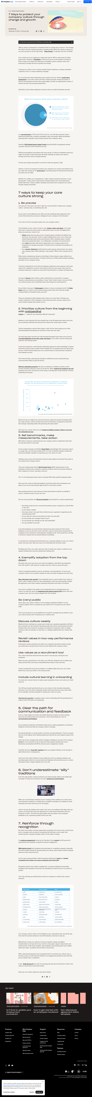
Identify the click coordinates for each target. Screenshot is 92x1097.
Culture (20, 314)
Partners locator (61, 1054)
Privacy (76, 1038)
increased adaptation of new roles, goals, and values (34, 338)
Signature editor (26, 1050)
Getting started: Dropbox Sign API (46, 1051)
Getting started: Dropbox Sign (46, 1046)
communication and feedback (27, 718)
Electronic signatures (27, 1034)
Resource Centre (61, 1038)
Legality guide (60, 1041)
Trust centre (60, 1044)
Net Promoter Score (45, 467)
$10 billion (37, 59)
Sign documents (26, 1037)
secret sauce (41, 170)
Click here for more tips (25, 698)
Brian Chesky (48, 51)
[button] (21, 1)
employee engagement (27, 840)
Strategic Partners (61, 1051)
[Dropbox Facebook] (9, 1065)
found (58, 858)
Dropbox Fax (8, 1038)
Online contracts (26, 1043)
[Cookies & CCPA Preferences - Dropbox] (23, 1087)
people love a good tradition (55, 778)
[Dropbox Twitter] (6, 1065)
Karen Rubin (45, 449)
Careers (76, 1032)
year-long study (26, 134)
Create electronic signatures (26, 1047)
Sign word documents (27, 1053)
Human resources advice (18, 11)
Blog (10, 11)
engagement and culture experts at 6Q (50, 591)
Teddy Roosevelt (28, 964)
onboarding (33, 311)
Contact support (44, 1038)
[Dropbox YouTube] (12, 1065)
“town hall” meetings (36, 750)
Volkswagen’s (39, 288)
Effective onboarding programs (28, 366)
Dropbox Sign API (9, 1035)
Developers (50, 1)
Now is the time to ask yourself (28, 579)
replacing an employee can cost (64, 368)
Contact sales (71, 1)
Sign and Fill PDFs (26, 1040)
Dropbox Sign (8, 1032)
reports (56, 840)
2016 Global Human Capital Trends (35, 144)
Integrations (8, 1041)
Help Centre (43, 1032)
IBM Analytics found (24, 848)
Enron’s (28, 278)
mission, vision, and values (55, 228)
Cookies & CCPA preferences (44, 1042)
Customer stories (61, 1035)
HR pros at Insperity (42, 499)
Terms (76, 1035)
